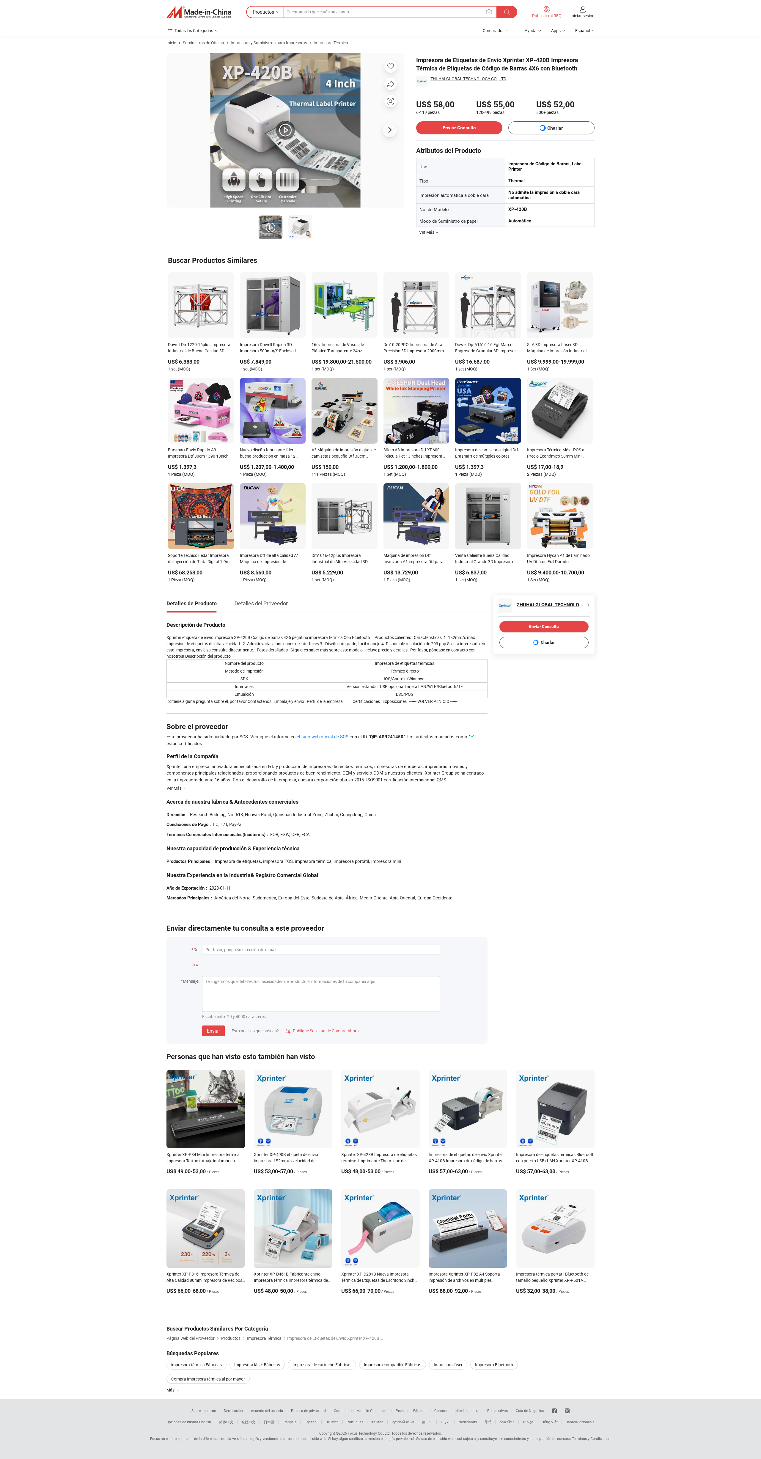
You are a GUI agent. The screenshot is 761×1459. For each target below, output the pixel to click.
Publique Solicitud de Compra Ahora (322, 1031)
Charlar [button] (555, 128)
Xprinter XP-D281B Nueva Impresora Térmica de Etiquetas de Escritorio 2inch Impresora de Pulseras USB (377, 1280)
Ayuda (531, 30)
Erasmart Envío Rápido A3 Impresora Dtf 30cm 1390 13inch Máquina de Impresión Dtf (198, 453)
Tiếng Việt (549, 1421)
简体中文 (226, 1421)
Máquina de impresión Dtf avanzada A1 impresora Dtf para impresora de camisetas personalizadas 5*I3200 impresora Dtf (415, 559)
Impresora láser (448, 1364)
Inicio (171, 42)
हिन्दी (488, 1421)
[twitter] (567, 1410)
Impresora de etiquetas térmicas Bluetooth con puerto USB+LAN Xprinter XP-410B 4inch (555, 1161)
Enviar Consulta (459, 128)
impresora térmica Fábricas (196, 1364)
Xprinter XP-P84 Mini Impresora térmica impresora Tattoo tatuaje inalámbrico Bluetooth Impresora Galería (203, 1161)
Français (289, 1421)
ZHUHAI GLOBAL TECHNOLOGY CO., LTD (468, 78)
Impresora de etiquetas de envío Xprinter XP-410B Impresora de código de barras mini (466, 1161)
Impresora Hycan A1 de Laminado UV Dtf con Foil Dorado (558, 558)
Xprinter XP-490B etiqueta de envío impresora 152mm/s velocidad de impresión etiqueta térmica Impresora (288, 1161)
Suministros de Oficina (203, 42)
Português (355, 1421)
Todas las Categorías (193, 30)
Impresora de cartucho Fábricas (322, 1364)
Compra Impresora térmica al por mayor (208, 1379)
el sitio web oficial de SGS (322, 736)
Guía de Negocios (530, 1410)
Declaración (233, 1410)
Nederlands (467, 1421)
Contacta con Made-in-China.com (361, 1410)
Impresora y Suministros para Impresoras (269, 42)
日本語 (269, 1421)
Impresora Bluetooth (494, 1364)
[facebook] (554, 1410)
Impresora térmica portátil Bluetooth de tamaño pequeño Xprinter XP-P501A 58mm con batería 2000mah (552, 1280)
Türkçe (528, 1421)
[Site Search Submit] (506, 12)
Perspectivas (497, 1410)
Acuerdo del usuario (267, 1410)
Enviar (213, 1031)
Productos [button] (263, 12)
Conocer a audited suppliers (456, 1410)
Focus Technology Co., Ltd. (369, 1433)
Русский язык (402, 1421)
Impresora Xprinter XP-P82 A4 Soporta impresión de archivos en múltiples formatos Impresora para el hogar (464, 1280)
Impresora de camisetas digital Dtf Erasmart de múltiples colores (486, 453)
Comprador (493, 30)
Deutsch (332, 1421)
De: (196, 949)
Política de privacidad (308, 1410)
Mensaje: (191, 981)
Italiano (377, 1421)
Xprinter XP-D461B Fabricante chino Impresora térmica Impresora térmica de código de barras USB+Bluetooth (291, 1280)
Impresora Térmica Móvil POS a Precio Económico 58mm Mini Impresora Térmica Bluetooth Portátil (555, 453)
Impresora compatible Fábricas (392, 1364)
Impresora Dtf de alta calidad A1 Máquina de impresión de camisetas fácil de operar (269, 559)
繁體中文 (248, 1421)
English (205, 1421)
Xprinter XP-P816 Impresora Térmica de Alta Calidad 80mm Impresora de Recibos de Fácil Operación (204, 1280)
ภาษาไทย (507, 1421)
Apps (556, 30)
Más (170, 1390)
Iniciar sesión (582, 15)
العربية (445, 1421)
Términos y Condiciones (591, 1438)
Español (310, 1421)
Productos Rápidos (411, 1410)
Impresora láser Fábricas (257, 1364)
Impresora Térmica (331, 42)
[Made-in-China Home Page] (198, 12)
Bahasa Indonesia (580, 1421)
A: (197, 965)
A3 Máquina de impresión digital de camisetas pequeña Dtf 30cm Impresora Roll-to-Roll (344, 453)
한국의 (427, 1421)
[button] (489, 11)
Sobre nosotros (203, 1410)
